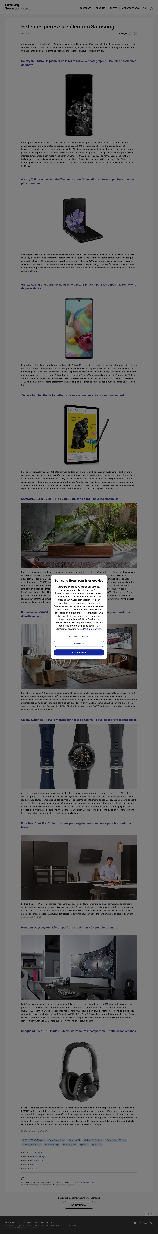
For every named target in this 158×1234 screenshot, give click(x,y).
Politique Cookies (92, 629)
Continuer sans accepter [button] (79, 636)
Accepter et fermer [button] (79, 652)
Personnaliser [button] (79, 644)
